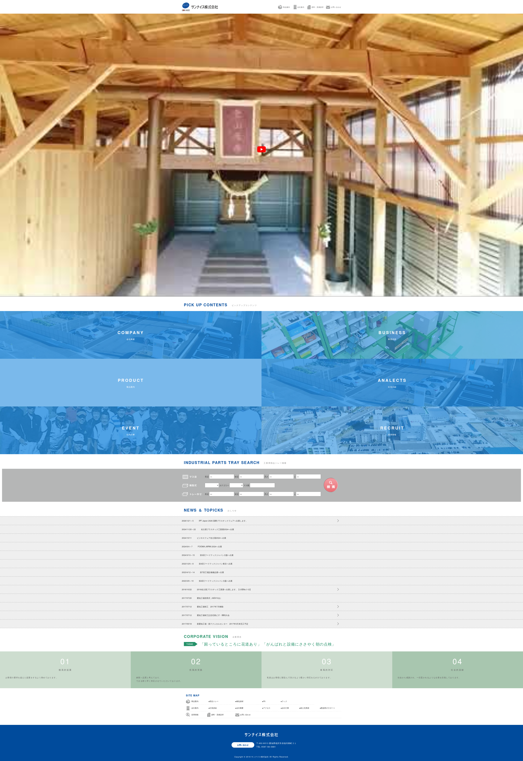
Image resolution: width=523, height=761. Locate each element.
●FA (263, 701)
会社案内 (300, 7)
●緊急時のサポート (327, 708)
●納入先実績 (304, 708)
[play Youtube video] (261, 149)
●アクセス (266, 708)
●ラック (284, 701)
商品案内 (286, 7)
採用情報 (194, 714)
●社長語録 (213, 708)
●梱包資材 (239, 701)
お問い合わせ (336, 7)
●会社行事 (285, 708)
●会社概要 (239, 708)
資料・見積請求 (317, 7)
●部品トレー (213, 701)
